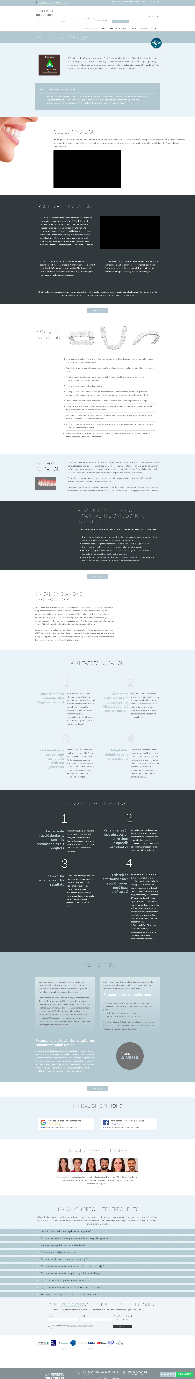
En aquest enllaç (64, 1177)
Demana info (167, 1374)
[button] (97, 1231)
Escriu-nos (185, 1374)
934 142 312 (154, 1)
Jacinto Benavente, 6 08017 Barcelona (53, 3)
